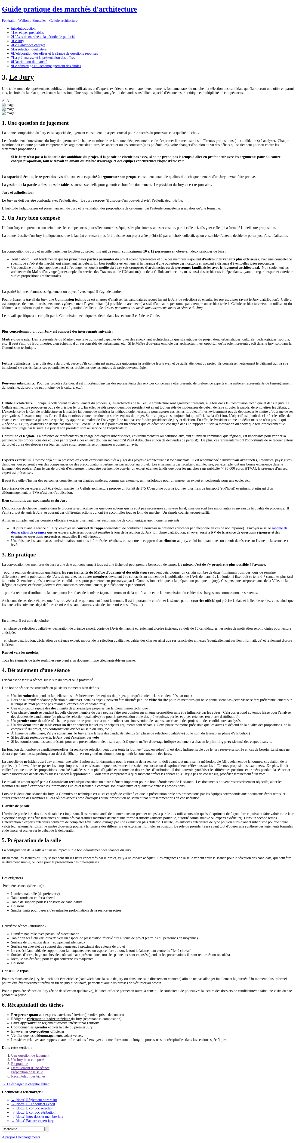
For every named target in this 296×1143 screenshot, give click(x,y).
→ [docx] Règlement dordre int (34, 1100)
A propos (8, 1137)
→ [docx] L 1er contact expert (33, 1104)
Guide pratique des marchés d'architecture (69, 9)
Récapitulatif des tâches (28, 1076)
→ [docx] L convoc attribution (33, 1112)
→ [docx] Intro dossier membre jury (37, 1116)
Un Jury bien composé (27, 1060)
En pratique (19, 1064)
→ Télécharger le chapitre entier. (25, 1084)
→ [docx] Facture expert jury (32, 1121)
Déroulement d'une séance (30, 1068)
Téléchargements (27, 1137)
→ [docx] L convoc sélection (32, 1108)
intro (23, 28)
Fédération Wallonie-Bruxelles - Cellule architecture (39, 20)
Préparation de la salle (27, 1072)
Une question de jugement (30, 1055)
